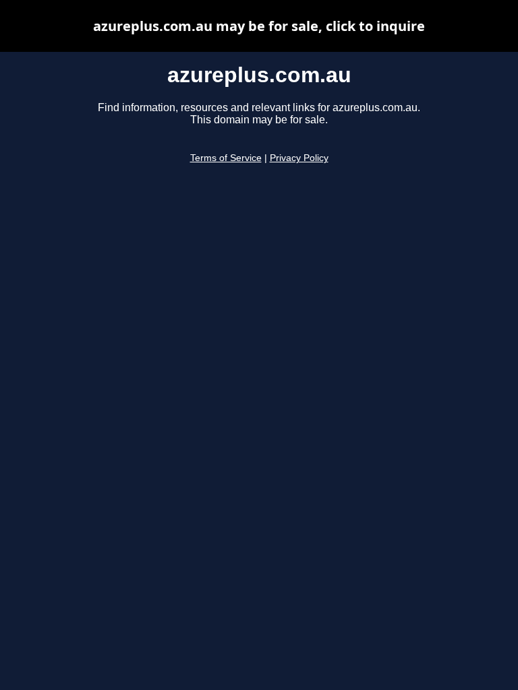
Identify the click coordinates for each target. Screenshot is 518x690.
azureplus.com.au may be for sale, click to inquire (259, 26)
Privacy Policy (299, 158)
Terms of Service (226, 158)
